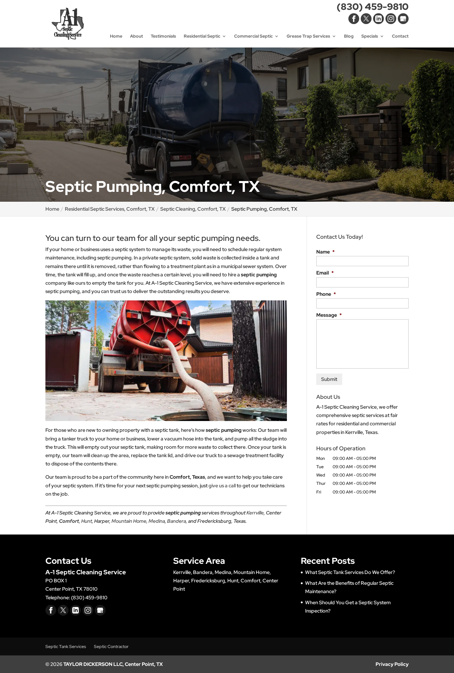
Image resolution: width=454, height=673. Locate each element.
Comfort (69, 521)
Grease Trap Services (308, 36)
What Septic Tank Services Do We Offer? (350, 572)
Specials (369, 36)
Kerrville (255, 513)
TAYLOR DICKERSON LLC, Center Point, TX (113, 664)
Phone (326, 294)
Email (325, 273)
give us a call (222, 485)
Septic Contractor (111, 646)
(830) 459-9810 (373, 8)
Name (325, 252)
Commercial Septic (253, 36)
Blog (349, 36)
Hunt (86, 521)
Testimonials (163, 36)
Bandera (176, 521)
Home (116, 36)
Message (329, 315)
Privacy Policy (392, 664)
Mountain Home (128, 521)
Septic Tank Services (65, 646)
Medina (157, 521)
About (136, 36)
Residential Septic (202, 36)
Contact (400, 36)
